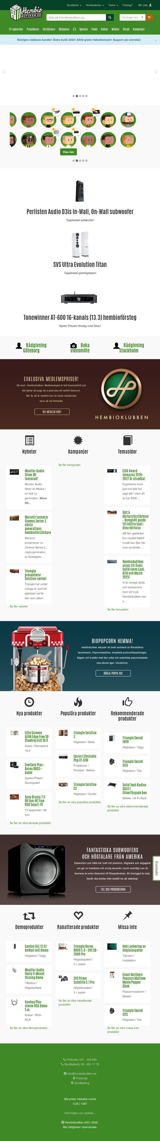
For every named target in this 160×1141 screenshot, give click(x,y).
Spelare (83, 29)
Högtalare (64, 29)
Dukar (28, 746)
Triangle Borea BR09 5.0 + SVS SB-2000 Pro (86, 951)
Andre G (111, 133)
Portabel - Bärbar (84, 771)
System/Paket (33, 778)
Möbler (115, 29)
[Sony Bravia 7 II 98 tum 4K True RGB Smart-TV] (14, 797)
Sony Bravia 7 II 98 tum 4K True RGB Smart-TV (35, 801)
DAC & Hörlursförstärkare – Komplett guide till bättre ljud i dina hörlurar (135, 521)
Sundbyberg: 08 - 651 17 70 (81, 1064)
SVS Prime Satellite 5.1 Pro (84, 981)
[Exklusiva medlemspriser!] (80, 395)
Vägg (140, 747)
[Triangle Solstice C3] (63, 785)
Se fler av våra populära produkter (80, 802)
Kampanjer (139, 29)
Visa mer (80, 152)
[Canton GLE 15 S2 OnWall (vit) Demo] (14, 946)
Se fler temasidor (117, 610)
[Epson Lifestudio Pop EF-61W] (63, 756)
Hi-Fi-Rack (140, 798)
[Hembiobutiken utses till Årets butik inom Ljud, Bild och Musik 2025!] (112, 562)
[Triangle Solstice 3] (63, 733)
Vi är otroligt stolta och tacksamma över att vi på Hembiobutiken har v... (134, 592)
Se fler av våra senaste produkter (30, 823)
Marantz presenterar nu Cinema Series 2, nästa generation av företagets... (35, 547)
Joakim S (46, 133)
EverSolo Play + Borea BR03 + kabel (34, 769)
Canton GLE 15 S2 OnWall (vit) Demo (37, 949)
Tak (139, 771)
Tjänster (128, 956)
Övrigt (126, 29)
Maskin (127, 997)
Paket (94, 29)
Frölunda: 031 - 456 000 (81, 1060)
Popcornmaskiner (133, 992)
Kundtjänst (73, 5)
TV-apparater (16, 29)
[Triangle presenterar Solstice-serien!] (14, 572)
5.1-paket (79, 964)
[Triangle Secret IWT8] (112, 738)
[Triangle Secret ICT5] (112, 1011)
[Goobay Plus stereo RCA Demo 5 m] (14, 1002)
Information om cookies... (80, 1113)
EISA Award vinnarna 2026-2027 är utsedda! (134, 475)
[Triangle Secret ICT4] (112, 762)
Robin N (76, 114)
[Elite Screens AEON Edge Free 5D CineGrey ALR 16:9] (14, 733)
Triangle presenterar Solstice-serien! (36, 575)
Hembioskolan (94, 5)
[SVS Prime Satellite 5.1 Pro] (63, 978)
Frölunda (81, 1078)
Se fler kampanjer (69, 465)
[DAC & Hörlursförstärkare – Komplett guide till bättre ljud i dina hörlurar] (112, 512)
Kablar (104, 29)
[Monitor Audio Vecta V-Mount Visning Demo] (14, 970)
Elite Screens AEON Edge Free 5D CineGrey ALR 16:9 (37, 737)
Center (92, 794)
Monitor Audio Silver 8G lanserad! (34, 475)
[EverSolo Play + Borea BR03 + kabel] (14, 765)
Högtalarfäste (33, 988)
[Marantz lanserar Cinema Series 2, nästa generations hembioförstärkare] (14, 518)
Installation (129, 961)
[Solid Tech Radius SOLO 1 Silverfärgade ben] (112, 785)
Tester (112, 5)
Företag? (127, 5)
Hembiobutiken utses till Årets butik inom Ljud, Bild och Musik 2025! (134, 570)
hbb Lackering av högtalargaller (134, 949)
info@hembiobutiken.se (81, 1074)
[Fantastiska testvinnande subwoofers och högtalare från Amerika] (80, 870)
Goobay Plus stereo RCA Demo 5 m (36, 1006)
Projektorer (33, 29)
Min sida (143, 5)
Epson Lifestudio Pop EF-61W (85, 759)
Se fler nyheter (19, 607)
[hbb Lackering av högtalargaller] (112, 946)
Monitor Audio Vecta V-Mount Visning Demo (34, 974)
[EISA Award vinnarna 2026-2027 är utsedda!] (112, 471)
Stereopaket (32, 783)
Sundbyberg (81, 1083)
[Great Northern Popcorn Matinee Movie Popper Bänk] (112, 975)
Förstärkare (49, 29)
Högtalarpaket (82, 960)
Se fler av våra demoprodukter (28, 1028)
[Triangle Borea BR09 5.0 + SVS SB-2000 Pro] (63, 946)
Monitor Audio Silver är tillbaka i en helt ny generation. (36, 493)
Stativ (91, 742)
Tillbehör (30, 983)
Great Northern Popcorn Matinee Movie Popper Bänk (134, 981)
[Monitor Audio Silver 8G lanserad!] (14, 472)
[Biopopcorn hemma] (80, 656)
